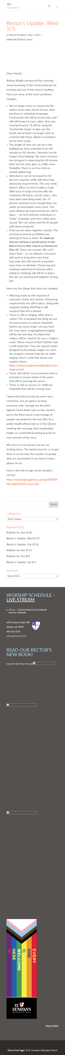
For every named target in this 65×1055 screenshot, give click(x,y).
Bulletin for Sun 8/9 (18, 556)
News (29, 40)
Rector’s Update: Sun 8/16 (22, 544)
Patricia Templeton (17, 35)
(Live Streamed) (39, 610)
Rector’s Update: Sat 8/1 (21, 562)
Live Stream (20, 600)
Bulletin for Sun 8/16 (19, 550)
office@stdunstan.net (16, 636)
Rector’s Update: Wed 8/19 (22, 538)
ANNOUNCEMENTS (16, 40)
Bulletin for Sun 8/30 (19, 532)
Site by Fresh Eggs (16, 1050)
